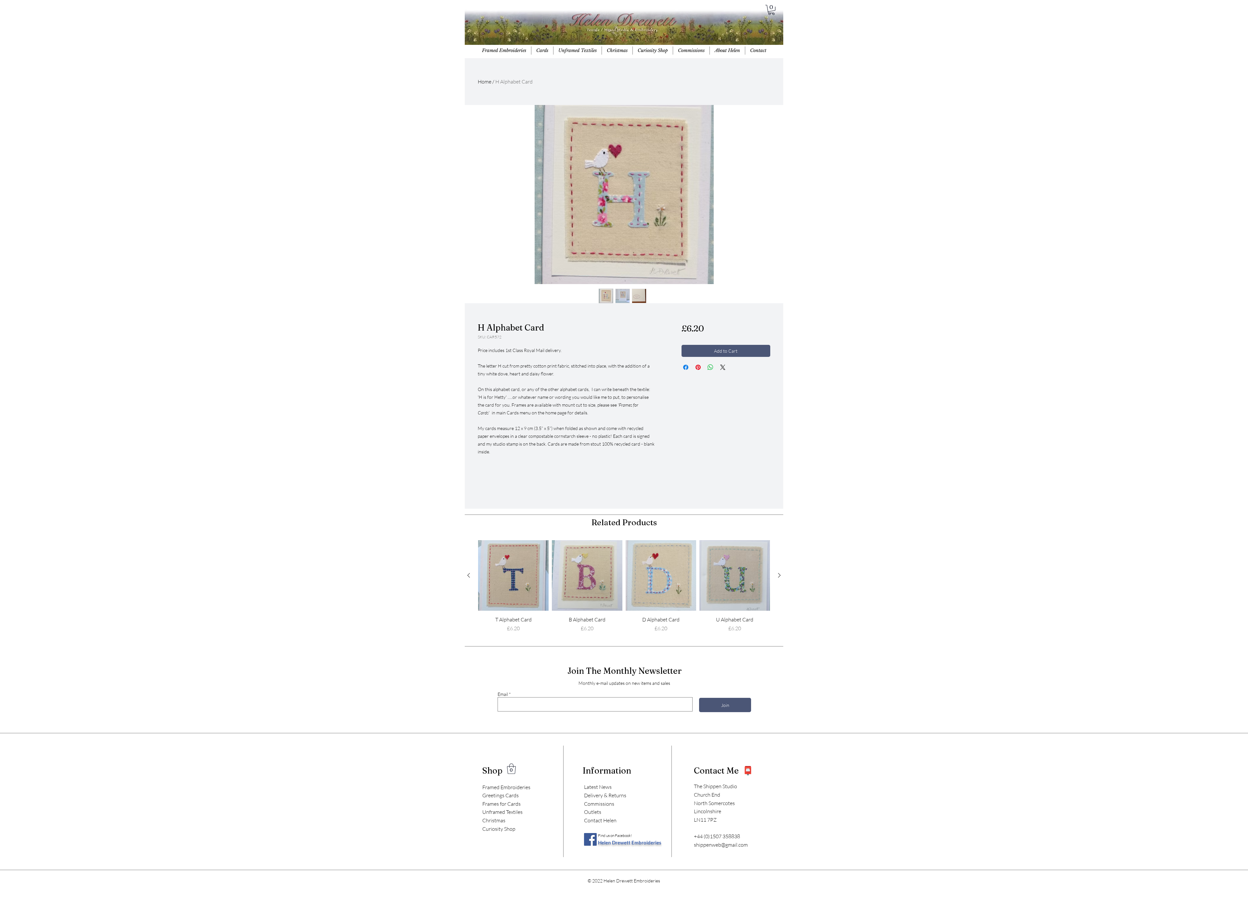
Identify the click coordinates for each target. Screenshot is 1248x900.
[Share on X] (723, 367)
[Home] (623, 29)
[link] (511, 768)
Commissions (599, 804)
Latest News (598, 787)
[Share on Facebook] (686, 367)
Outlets (592, 812)
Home (484, 81)
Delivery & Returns (605, 795)
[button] (771, 10)
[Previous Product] (469, 575)
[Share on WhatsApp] (710, 367)
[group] (624, 586)
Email (503, 694)
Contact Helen (600, 820)
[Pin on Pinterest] (698, 367)
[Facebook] (590, 839)
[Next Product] (779, 575)
